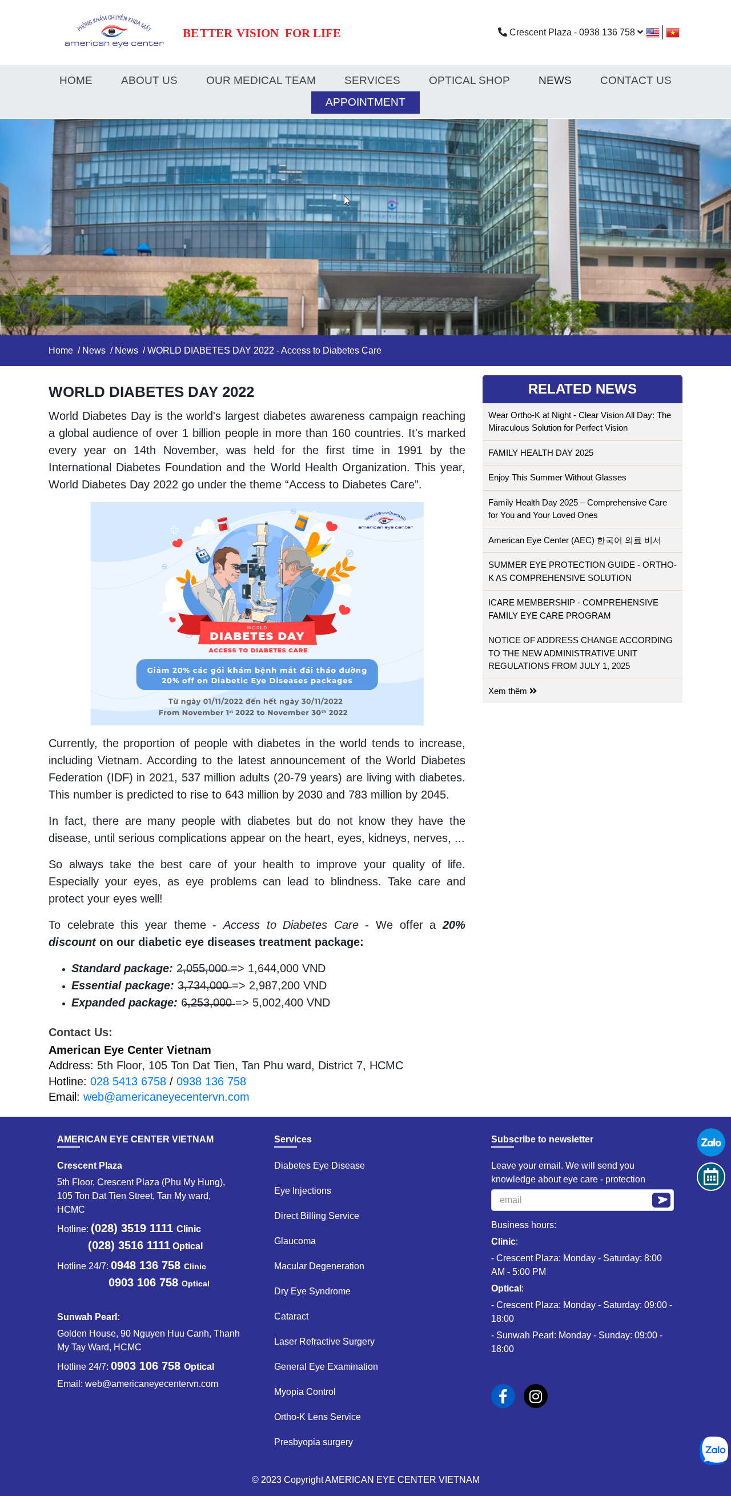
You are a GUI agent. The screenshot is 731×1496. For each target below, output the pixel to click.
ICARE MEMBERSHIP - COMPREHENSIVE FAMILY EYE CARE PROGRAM (573, 608)
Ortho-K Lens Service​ (317, 1417)
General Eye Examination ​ (327, 1366)
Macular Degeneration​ (319, 1266)
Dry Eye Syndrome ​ (313, 1291)
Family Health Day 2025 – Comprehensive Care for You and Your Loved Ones (577, 509)
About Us (149, 80)
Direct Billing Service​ (316, 1216)
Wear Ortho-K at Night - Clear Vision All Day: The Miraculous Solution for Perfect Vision (579, 421)
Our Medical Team (261, 80)
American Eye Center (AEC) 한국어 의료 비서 (574, 540)
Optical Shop (469, 80)
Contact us (636, 80)
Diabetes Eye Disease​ (319, 1165)
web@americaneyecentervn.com (166, 1096)
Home (76, 80)
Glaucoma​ (295, 1241)
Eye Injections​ (302, 1191)
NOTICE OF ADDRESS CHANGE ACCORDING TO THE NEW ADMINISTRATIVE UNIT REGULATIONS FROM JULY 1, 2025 (580, 653)
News (94, 350)
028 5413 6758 (128, 1081)
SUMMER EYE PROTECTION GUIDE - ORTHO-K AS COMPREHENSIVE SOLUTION (582, 571)
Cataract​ (291, 1316)
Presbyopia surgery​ (313, 1442)
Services (372, 80)
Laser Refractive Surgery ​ (325, 1341)
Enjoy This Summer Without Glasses (557, 477)
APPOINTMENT (365, 102)
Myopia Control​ (305, 1392)
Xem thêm (508, 691)
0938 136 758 (211, 1081)
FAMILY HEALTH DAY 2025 (540, 453)
